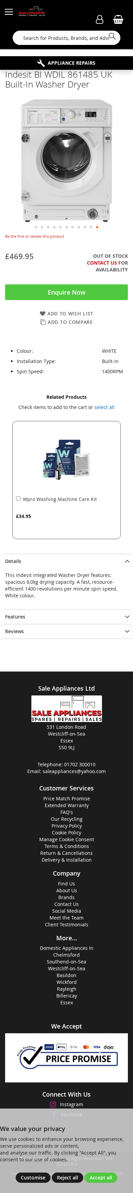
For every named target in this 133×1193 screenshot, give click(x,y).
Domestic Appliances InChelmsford (66, 951)
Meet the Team (66, 917)
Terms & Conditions (66, 846)
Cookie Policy (66, 832)
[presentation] (66, 561)
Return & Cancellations (66, 853)
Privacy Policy (66, 825)
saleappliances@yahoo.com (74, 771)
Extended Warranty (67, 805)
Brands (66, 897)
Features (15, 616)
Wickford (67, 982)
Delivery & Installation (67, 860)
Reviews (14, 631)
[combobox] (67, 38)
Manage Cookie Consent (66, 839)
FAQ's (66, 812)
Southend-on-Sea (66, 961)
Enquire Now (67, 292)
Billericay (66, 995)
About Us (66, 890)
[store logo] (32, 12)
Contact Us (102, 263)
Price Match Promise (66, 798)
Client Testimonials (66, 924)
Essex (66, 1002)
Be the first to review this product (34, 236)
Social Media (66, 911)
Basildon (66, 975)
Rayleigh (66, 989)
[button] (36, 227)
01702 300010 (79, 764)
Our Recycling (67, 819)
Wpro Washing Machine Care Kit (60, 499)
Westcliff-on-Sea (66, 968)
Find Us (66, 883)
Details (13, 561)
